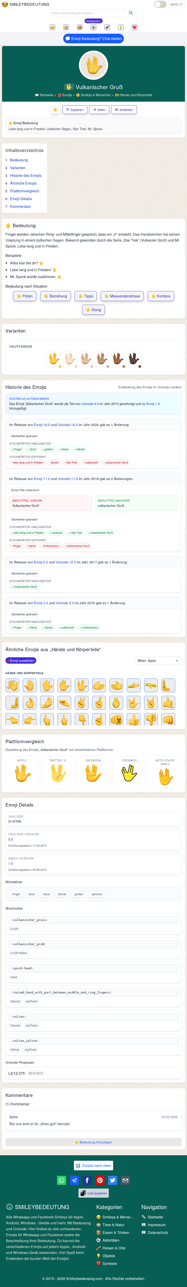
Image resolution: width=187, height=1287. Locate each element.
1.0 (10, 863)
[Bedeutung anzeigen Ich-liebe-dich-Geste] (133, 702)
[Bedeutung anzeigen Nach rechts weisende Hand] (99, 685)
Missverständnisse (122, 296)
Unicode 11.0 (68, 478)
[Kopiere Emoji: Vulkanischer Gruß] (54, 358)
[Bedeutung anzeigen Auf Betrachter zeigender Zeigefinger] (116, 720)
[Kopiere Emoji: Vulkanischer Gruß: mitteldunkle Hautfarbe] (117, 358)
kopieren (77, 109)
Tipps (85, 296)
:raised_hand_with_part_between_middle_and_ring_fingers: (61, 992)
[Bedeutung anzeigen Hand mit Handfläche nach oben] (133, 685)
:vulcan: (18, 1016)
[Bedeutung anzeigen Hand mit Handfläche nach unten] (151, 685)
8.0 (10, 839)
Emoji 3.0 (41, 603)
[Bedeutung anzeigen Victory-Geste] (81, 702)
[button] (177, 4)
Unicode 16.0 (68, 424)
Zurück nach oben (93, 1165)
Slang (93, 309)
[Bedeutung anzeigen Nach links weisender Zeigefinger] (12, 720)
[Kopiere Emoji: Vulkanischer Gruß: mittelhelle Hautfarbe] (85, 358)
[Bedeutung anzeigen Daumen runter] (151, 720)
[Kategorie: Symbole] (134, 27)
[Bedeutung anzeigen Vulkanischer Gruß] (81, 685)
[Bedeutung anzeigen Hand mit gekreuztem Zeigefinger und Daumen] (116, 702)
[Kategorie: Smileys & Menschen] (52, 27)
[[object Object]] (131, 13)
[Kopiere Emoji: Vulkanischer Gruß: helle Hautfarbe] (69, 358)
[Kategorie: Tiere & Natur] (66, 27)
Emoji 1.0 (153, 403)
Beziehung (55, 296)
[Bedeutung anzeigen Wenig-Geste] (64, 702)
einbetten (126, 109)
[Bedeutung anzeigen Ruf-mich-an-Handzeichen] (168, 702)
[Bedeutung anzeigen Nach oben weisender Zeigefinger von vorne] (99, 720)
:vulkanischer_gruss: (29, 920)
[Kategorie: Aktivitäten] (93, 27)
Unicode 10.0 (66, 562)
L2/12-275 (16, 1073)
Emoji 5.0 (41, 562)
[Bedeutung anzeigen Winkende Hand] (12, 685)
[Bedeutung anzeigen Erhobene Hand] (64, 685)
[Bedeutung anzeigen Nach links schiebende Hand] (168, 685)
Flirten (25, 296)
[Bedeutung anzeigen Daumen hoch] (133, 720)
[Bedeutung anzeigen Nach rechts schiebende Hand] (12, 702)
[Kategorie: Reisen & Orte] (107, 27)
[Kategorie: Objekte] (121, 27)
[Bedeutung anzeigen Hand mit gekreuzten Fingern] (99, 702)
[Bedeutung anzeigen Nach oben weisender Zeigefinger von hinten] (47, 720)
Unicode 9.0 (65, 603)
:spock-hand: (22, 968)
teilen (101, 109)
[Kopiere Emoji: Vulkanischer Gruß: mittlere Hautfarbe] (101, 358)
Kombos (160, 296)
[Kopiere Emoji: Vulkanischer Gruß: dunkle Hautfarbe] (133, 358)
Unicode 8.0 (90, 403)
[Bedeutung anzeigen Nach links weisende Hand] (116, 685)
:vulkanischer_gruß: (28, 944)
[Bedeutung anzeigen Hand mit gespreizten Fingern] (47, 685)
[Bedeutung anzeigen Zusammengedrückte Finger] (47, 702)
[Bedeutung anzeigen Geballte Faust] (168, 720)
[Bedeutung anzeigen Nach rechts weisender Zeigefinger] (29, 720)
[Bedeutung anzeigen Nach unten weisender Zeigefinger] (81, 720)
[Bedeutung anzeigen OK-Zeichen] (29, 702)
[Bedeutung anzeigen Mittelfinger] (64, 720)
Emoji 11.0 (42, 478)
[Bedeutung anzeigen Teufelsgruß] (151, 702)
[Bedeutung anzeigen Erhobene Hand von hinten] (29, 685)
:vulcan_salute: (25, 1040)
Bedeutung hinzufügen (93, 1142)
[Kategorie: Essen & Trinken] (80, 27)
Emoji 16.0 (42, 424)
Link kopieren (97, 1193)
